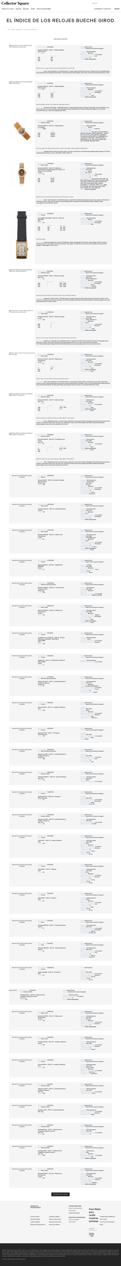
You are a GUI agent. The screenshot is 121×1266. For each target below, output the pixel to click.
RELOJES (26, 9)
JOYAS (33, 9)
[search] (91, 2)
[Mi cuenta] (119, 3)
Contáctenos (34, 1216)
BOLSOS (18, 9)
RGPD (101, 1224)
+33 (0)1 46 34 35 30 (74, 1213)
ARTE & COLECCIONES (44, 9)
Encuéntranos (35, 1219)
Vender (116, 9)
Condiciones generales (107, 1216)
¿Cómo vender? (35, 1222)
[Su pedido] (115, 3)
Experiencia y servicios (102, 9)
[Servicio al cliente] (106, 3)
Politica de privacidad (107, 1222)
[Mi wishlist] (111, 3)
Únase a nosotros (55, 1219)
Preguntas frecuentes (37, 1224)
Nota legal (103, 1219)
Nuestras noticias (55, 1222)
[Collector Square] (14, 3)
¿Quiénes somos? (54, 1216)
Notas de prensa (54, 1224)
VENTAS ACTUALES (8, 9)
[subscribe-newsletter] (95, 1229)
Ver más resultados (60, 1194)
